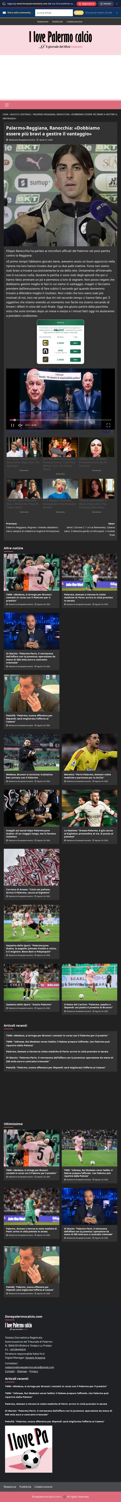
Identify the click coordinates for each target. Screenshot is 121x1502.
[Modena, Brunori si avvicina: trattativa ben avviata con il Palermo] (31, 752)
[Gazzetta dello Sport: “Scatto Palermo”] (31, 982)
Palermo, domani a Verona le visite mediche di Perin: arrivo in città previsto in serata (88, 597)
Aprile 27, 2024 (46, 140)
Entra (78, 12)
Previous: (33, 527)
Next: (89, 529)
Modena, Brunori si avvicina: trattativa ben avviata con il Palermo (29, 776)
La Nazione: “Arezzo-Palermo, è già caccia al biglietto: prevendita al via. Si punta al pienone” (88, 833)
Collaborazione (74, 21)
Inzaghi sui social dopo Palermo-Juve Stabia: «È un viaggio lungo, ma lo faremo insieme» (31, 833)
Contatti (10, 1371)
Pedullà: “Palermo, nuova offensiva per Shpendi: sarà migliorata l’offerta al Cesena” (29, 718)
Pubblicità (57, 21)
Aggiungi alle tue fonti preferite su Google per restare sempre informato (59, 3)
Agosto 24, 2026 (43, 604)
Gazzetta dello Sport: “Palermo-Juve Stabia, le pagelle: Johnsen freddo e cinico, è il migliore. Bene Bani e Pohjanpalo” (31, 948)
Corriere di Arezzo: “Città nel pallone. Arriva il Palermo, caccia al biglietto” (28, 891)
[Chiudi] (116, 3)
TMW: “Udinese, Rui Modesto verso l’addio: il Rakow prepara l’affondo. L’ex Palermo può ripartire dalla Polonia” (58, 1043)
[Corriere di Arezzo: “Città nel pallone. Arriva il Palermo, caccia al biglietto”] (31, 867)
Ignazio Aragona (35, 1357)
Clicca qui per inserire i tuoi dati (98, 12)
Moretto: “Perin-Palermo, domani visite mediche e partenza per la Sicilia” (87, 776)
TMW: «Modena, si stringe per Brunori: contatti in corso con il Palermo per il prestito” (29, 597)
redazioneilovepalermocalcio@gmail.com (29, 1367)
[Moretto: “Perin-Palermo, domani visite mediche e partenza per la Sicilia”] (89, 752)
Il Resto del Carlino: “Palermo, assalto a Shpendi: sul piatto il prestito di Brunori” (88, 1006)
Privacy (33, 1371)
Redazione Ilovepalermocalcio (22, 140)
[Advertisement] (60, 77)
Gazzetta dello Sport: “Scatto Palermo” (29, 1004)
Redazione (42, 21)
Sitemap (22, 1371)
